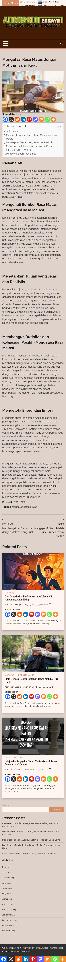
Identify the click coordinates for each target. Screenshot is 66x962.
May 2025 (6, 867)
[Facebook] (5, 119)
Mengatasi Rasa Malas (24, 506)
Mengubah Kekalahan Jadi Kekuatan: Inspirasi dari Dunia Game (31, 840)
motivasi (17, 178)
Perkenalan (12, 131)
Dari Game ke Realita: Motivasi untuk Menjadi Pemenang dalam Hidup (28, 598)
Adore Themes (22, 951)
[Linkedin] (23, 119)
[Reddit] (17, 119)
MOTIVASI (19, 502)
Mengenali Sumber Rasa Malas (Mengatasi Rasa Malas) (31, 137)
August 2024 (8, 878)
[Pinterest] (29, 119)
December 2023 (9, 920)
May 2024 (6, 893)
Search (6, 804)
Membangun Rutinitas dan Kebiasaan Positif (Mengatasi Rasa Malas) (29, 148)
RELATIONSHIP (26, 675)
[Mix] (41, 119)
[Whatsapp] (47, 119)
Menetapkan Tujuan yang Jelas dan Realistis (29, 142)
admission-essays (13, 604)
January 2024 (8, 915)
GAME (8, 757)
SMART (55, 300)
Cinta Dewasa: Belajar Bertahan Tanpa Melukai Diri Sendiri (29, 853)
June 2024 (7, 888)
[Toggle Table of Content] (57, 126)
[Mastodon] (35, 119)
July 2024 (6, 883)
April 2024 (7, 899)
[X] (11, 119)
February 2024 (9, 909)
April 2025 (7, 872)
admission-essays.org (35, 947)
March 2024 (7, 904)
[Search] (61, 43)
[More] (53, 119)
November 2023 (9, 925)
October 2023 (8, 931)
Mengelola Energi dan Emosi (21, 153)
